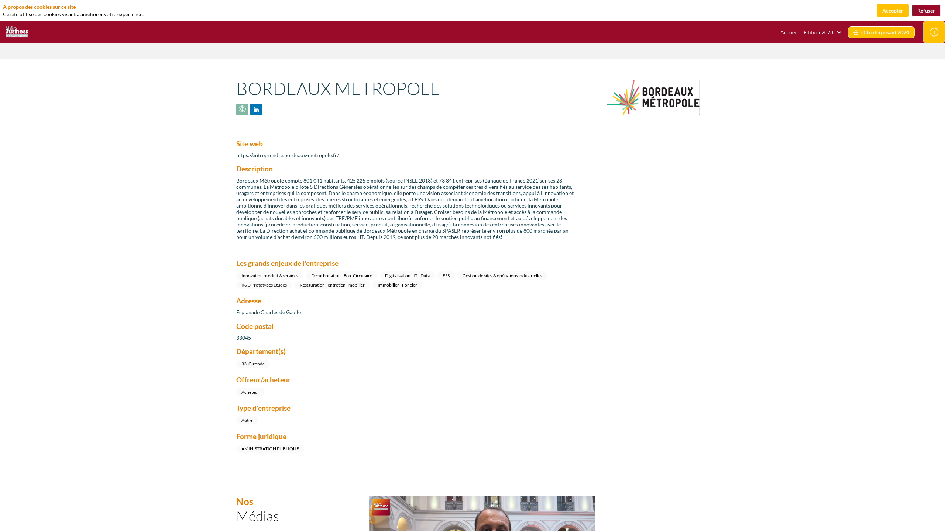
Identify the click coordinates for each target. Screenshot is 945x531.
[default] (789, 32)
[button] (881, 32)
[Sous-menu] (839, 33)
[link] (823, 32)
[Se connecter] (934, 32)
